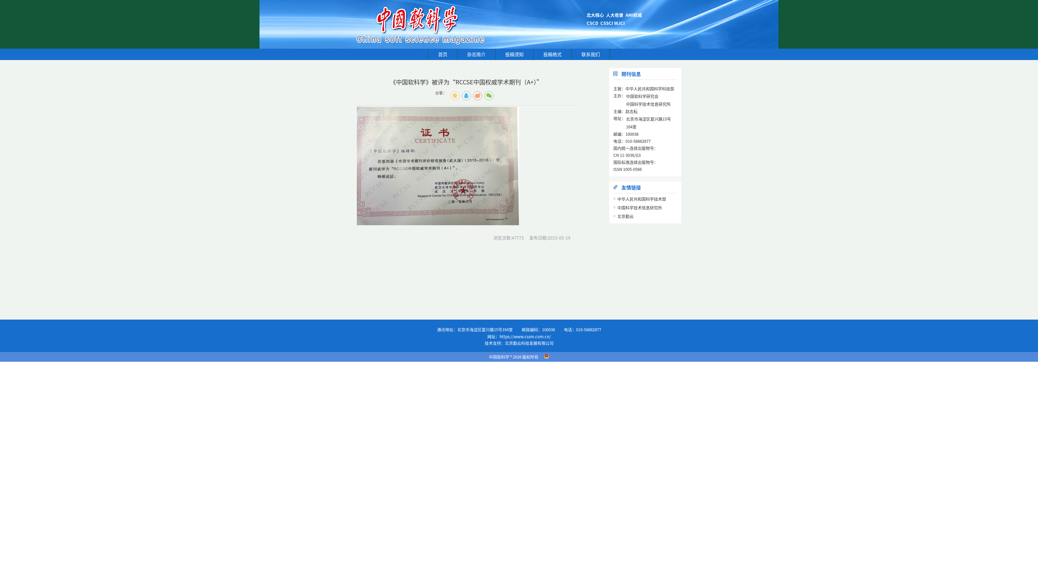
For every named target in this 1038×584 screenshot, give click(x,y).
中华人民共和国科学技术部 (641, 199)
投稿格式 (552, 54)
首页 (442, 54)
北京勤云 (625, 216)
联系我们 (590, 54)
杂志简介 (476, 54)
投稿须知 (514, 54)
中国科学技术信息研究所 (639, 207)
